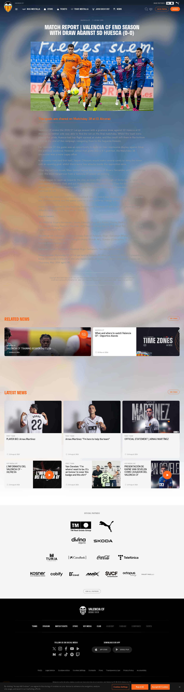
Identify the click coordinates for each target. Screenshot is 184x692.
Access (175, 9)
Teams (34, 626)
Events (149, 626)
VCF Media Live (11, 463)
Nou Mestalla (33, 9)
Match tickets (61, 626)
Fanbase (122, 626)
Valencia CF (10, 345)
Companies (136, 626)
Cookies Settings (79, 670)
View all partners (92, 591)
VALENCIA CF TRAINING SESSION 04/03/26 (28, 348)
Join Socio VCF (102, 9)
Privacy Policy (128, 670)
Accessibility (141, 670)
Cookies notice (64, 670)
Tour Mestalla (81, 9)
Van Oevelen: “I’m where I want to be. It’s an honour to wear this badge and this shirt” (76, 470)
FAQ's (40, 670)
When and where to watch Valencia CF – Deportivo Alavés (113, 334)
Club (99, 626)
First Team (10, 436)
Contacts (92, 670)
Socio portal (162, 9)
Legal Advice (50, 670)
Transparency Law (113, 670)
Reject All (140, 687)
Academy (110, 626)
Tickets (63, 9)
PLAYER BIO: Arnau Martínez (20, 439)
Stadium (46, 626)
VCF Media (87, 626)
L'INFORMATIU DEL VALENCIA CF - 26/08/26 (16, 469)
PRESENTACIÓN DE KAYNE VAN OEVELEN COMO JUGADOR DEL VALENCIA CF (135, 470)
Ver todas (173, 318)
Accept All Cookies (160, 687)
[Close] (180, 687)
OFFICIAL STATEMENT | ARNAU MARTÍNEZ (146, 439)
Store (50, 9)
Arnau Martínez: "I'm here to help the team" (87, 439)
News (119, 9)
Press (101, 670)
